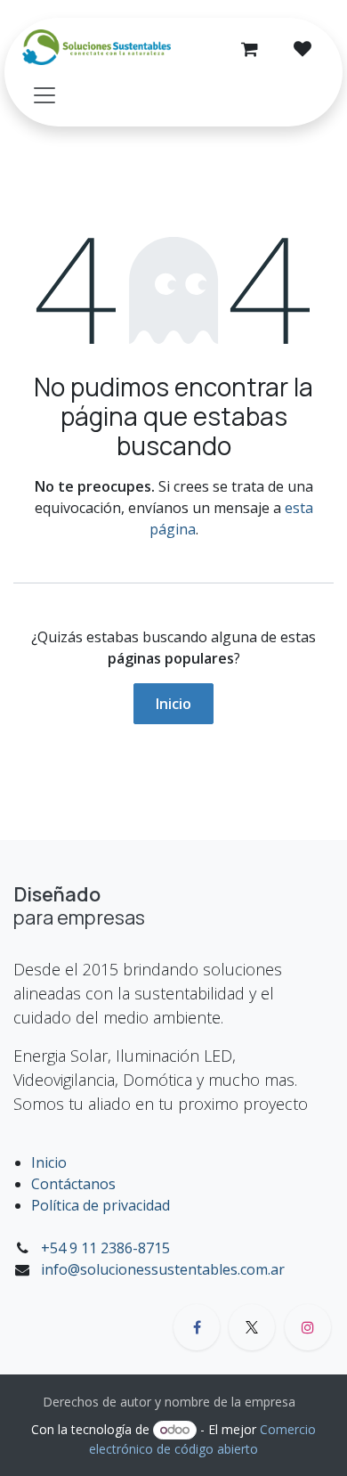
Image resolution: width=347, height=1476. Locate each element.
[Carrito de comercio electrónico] (249, 49)
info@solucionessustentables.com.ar (163, 1269)
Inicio (173, 704)
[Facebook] (197, 1327)
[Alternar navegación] (44, 94)
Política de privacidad (100, 1205)
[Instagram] (308, 1327)
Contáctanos (73, 1184)
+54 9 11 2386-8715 (105, 1248)
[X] (252, 1327)
